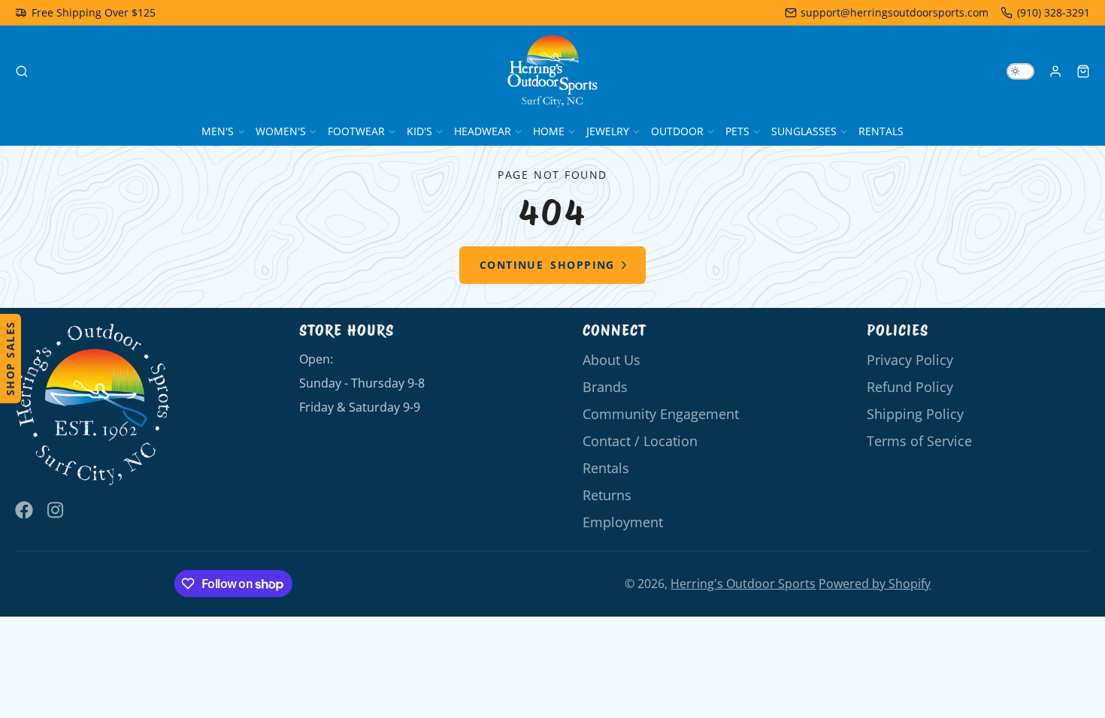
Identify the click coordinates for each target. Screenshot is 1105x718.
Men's (217, 131)
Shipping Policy (915, 414)
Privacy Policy (910, 360)
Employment (623, 522)
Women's (281, 131)
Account (1055, 71)
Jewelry (607, 131)
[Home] (552, 71)
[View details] (93, 405)
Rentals (881, 131)
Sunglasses (804, 131)
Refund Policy (910, 387)
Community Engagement (661, 414)
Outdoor (677, 131)
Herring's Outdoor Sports (743, 583)
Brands (605, 387)
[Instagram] (56, 510)
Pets (737, 131)
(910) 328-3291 (1053, 12)
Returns (607, 495)
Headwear (482, 131)
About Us (611, 360)
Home (549, 131)
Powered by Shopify (875, 583)
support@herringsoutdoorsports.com (894, 12)
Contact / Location (640, 441)
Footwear (356, 131)
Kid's (419, 131)
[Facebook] (24, 510)
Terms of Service (919, 441)
